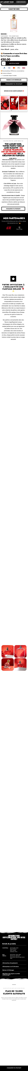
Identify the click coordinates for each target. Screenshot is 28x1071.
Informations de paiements (10, 963)
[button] (21, 3)
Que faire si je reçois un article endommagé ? (11, 974)
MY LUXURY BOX (7, 2)
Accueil (2, 6)
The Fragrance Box (7, 6)
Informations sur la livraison (10, 966)
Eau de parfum (13, 6)
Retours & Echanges (8, 970)
